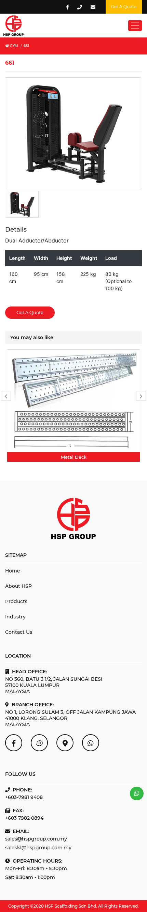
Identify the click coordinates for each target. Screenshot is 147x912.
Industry (15, 617)
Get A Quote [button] (123, 6)
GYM (13, 46)
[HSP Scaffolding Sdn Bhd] (13, 742)
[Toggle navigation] (135, 25)
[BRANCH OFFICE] (65, 742)
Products (16, 601)
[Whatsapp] (90, 742)
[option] (73, 405)
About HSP (18, 586)
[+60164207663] (137, 793)
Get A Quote (29, 312)
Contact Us (18, 632)
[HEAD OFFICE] (39, 742)
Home (12, 571)
